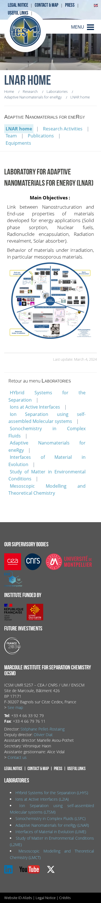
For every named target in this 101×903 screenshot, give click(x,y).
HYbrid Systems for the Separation (47, 396)
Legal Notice (46, 897)
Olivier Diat (43, 734)
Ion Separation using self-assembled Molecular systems (47, 418)
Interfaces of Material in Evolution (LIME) (50, 831)
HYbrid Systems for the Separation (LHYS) (51, 792)
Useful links (18, 13)
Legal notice (18, 5)
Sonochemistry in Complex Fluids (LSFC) (50, 818)
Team (11, 136)
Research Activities (62, 129)
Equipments (18, 143)
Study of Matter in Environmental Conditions (47, 475)
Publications (41, 136)
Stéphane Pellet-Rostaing (42, 729)
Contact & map (46, 5)
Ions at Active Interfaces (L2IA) (42, 799)
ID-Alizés (25, 897)
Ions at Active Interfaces (35, 407)
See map (15, 707)
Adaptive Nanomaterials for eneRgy (47, 446)
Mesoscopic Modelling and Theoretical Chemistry (47, 489)
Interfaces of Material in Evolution (47, 460)
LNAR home (19, 129)
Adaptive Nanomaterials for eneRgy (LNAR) (52, 825)
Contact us (17, 757)
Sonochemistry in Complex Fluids (47, 432)
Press (70, 5)
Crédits (65, 897)
